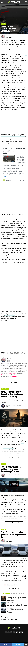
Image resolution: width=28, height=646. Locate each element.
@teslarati (4, 616)
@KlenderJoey (13, 316)
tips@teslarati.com (8, 320)
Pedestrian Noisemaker (13, 353)
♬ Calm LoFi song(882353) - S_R (9, 619)
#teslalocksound (18, 618)
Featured (20, 352)
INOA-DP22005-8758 (6, 262)
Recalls (23, 353)
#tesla (7, 618)
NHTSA (3, 353)
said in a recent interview (11, 573)
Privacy (23, 638)
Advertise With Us (9, 638)
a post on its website (8, 448)
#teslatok (11, 618)
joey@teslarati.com (9, 315)
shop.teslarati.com (16, 376)
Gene (8, 406)
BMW (12, 352)
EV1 (15, 352)
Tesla (3, 355)
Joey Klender (9, 37)
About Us (12, 636)
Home (6, 636)
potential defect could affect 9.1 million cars (13, 136)
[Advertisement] (14, 122)
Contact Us (20, 636)
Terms (17, 638)
